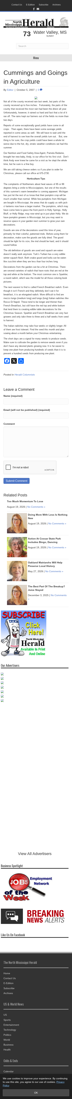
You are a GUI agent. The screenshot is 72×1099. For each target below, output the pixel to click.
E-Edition (30, 5)
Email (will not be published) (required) (26, 410)
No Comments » (36, 506)
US (5, 1014)
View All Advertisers (35, 853)
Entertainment (11, 1024)
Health (7, 1049)
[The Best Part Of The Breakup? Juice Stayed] (17, 594)
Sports (7, 1019)
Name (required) (13, 395)
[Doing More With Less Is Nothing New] (17, 523)
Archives (56, 5)
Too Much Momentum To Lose (25, 501)
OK (36, 1092)
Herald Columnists (25, 374)
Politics (7, 1034)
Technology (9, 1029)
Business (8, 1044)
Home (6, 973)
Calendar (8, 1071)
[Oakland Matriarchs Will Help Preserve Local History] (17, 570)
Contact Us (17, 5)
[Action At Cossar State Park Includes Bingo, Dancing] (17, 546)
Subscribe (43, 5)
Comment (9, 423)
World (6, 1039)
